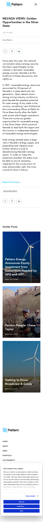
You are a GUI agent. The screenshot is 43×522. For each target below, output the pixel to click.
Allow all (21, 502)
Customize (20, 506)
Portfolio (7, 455)
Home (5, 441)
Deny (21, 511)
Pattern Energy (14, 4)
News (5, 451)
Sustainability (9, 460)
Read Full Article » (12, 182)
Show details (30, 496)
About (5, 446)
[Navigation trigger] (36, 4)
